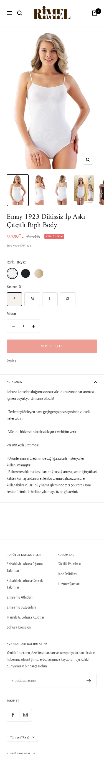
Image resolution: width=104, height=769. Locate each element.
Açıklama (14, 381)
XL (68, 299)
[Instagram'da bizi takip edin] (25, 715)
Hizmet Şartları (69, 584)
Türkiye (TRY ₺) (19, 737)
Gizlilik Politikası (69, 564)
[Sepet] (94, 13)
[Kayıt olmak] (89, 681)
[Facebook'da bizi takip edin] (13, 715)
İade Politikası (67, 574)
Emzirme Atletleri (19, 597)
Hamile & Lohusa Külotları (26, 617)
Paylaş (11, 361)
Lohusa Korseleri (19, 627)
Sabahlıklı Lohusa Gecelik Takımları (25, 584)
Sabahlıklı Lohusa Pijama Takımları (25, 567)
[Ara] (19, 13)
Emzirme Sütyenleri (21, 607)
